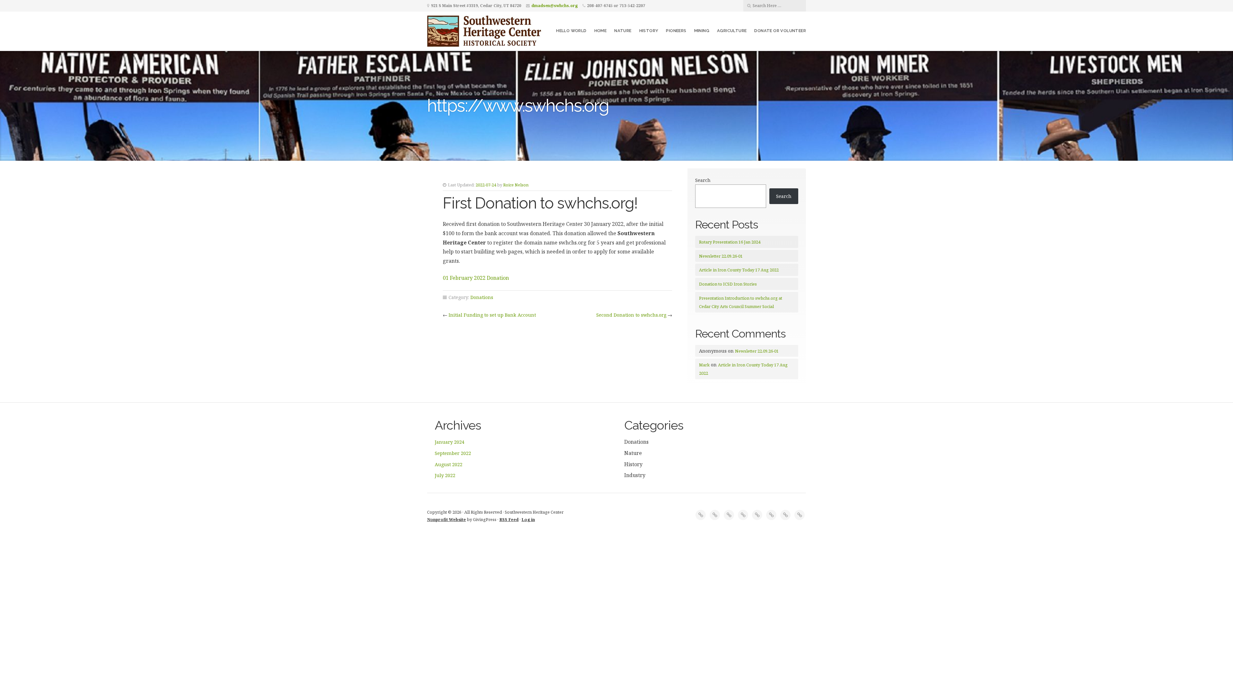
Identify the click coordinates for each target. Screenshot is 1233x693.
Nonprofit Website (446, 519)
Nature (622, 30)
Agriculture (732, 30)
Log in (528, 519)
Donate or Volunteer (780, 30)
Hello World (571, 30)
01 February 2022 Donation (476, 277)
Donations (481, 297)
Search (703, 180)
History (649, 30)
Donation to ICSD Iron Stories (728, 284)
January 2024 (449, 442)
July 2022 (445, 475)
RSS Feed (509, 519)
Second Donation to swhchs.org (631, 315)
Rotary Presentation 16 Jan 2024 (729, 242)
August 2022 (448, 464)
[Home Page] (700, 515)
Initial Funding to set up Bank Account (492, 315)
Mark (704, 365)
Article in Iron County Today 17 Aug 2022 (739, 270)
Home (600, 30)
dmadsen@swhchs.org (554, 5)
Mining (701, 30)
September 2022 (453, 453)
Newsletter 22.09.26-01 (721, 256)
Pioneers (676, 30)
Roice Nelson (516, 185)
